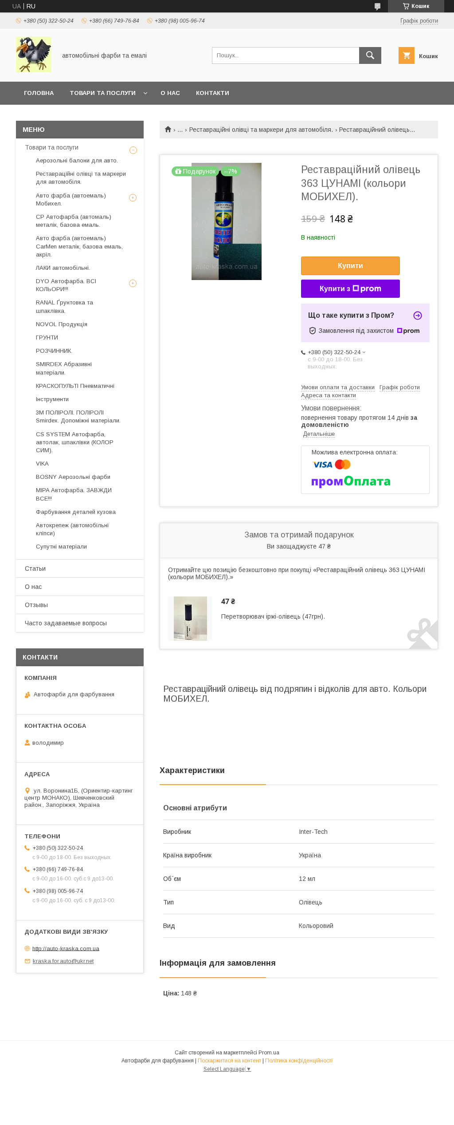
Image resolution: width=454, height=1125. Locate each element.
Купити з (335, 288)
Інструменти (52, 399)
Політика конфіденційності (299, 1061)
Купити (350, 265)
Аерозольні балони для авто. (77, 160)
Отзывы (36, 604)
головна (39, 93)
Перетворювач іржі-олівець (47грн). (273, 616)
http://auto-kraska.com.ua (65, 948)
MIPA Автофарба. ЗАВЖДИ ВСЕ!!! (74, 494)
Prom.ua (268, 1053)
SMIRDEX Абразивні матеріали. (64, 368)
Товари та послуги (51, 147)
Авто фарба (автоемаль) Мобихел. (71, 199)
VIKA (42, 463)
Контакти (212, 93)
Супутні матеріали (61, 546)
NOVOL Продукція (61, 324)
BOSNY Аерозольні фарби (73, 477)
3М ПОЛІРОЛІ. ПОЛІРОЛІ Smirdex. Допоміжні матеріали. (78, 416)
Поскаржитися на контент (229, 1061)
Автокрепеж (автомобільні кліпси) (72, 529)
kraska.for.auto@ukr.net (63, 961)
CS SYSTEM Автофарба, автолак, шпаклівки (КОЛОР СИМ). (75, 442)
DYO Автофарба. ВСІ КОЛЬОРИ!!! (66, 285)
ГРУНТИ (47, 337)
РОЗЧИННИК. (54, 350)
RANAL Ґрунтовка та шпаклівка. (64, 306)
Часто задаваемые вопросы (66, 623)
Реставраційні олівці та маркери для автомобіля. (261, 129)
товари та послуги (103, 93)
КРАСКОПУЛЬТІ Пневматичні (75, 386)
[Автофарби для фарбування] (33, 70)
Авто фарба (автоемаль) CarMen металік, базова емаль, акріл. (79, 246)
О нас (170, 93)
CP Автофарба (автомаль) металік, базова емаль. (73, 220)
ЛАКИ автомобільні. (63, 267)
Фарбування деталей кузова (76, 512)
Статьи (35, 568)
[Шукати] (370, 55)
